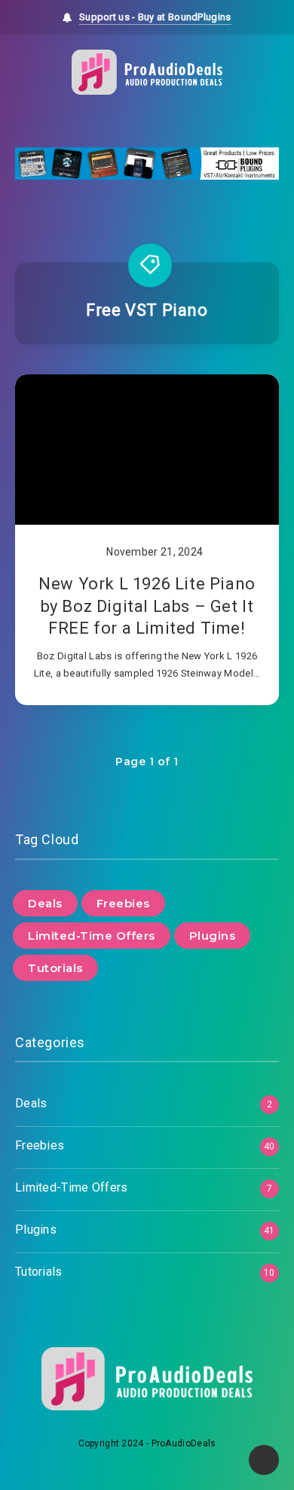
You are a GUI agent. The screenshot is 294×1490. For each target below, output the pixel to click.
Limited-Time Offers (91, 935)
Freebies (123, 903)
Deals (45, 903)
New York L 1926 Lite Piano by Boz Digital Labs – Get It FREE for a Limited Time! (147, 605)
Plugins (212, 935)
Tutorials (55, 968)
